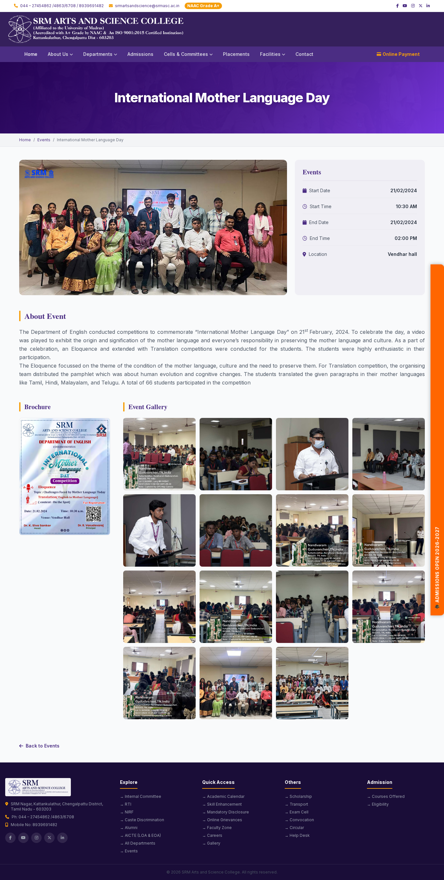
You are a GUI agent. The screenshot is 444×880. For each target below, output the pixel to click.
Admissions (140, 54)
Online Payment (401, 54)
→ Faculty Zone (217, 827)
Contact (304, 54)
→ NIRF (127, 812)
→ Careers (212, 835)
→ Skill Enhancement (222, 804)
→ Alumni (128, 827)
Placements (236, 54)
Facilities (270, 54)
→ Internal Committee (140, 796)
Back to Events (42, 745)
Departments (97, 54)
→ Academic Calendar (223, 796)
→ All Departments (137, 843)
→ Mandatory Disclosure (225, 812)
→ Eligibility (378, 804)
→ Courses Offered (386, 796)
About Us (58, 54)
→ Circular (294, 827)
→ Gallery (211, 843)
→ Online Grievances (222, 819)
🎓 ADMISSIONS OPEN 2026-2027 (437, 567)
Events (43, 139)
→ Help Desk (297, 835)
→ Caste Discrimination (142, 819)
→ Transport (296, 804)
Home (30, 54)
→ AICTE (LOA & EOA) (140, 835)
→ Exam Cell (296, 812)
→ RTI (125, 804)
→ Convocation (299, 819)
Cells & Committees (186, 54)
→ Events (129, 851)
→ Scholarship (298, 796)
